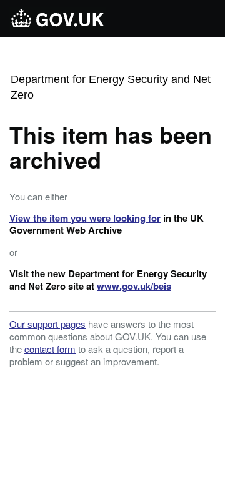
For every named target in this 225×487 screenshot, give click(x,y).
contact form (50, 348)
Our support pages (47, 323)
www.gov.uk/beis (134, 286)
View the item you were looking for (85, 218)
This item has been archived (110, 146)
